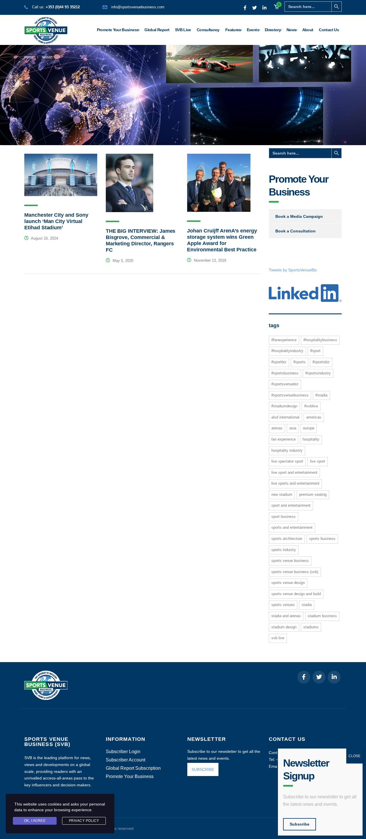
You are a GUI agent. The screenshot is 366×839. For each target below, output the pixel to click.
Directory (273, 29)
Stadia (307, 605)
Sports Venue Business (290, 560)
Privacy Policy (84, 821)
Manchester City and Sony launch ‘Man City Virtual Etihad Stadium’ (56, 221)
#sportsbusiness (285, 373)
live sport (317, 461)
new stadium (281, 494)
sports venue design (288, 583)
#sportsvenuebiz (285, 384)
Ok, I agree (35, 821)
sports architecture (286, 538)
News (291, 29)
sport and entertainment (291, 505)
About (307, 29)
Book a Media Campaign (299, 216)
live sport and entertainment (294, 472)
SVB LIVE (277, 638)
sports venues (283, 605)
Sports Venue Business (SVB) (294, 572)
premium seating (313, 494)
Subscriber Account (125, 760)
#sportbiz (279, 362)
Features (233, 29)
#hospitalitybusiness (320, 340)
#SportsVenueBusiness (290, 395)
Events (253, 29)
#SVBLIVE (311, 406)
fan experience (283, 439)
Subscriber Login (123, 751)
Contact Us (329, 29)
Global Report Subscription (133, 768)
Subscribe (299, 824)
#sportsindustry (318, 373)
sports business (322, 538)
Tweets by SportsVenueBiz (293, 270)
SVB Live (183, 29)
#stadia (321, 395)
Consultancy (208, 29)
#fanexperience (284, 340)
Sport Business (283, 516)
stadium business (322, 616)
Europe (308, 428)
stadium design (284, 627)
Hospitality (311, 439)
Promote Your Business (118, 29)
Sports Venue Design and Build (296, 594)
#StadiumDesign (284, 406)
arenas (277, 428)
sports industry (283, 550)
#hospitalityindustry (287, 351)
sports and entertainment (292, 527)
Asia (292, 428)
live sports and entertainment (295, 483)
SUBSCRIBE (203, 769)
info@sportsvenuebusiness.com (137, 7)
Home (29, 57)
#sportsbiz (321, 362)
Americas (313, 417)
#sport (315, 351)
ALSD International (285, 417)
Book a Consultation (295, 231)
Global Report (156, 29)
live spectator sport (287, 461)
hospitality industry (287, 450)
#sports (299, 362)
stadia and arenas (286, 616)
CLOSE (354, 756)
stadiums (311, 627)
